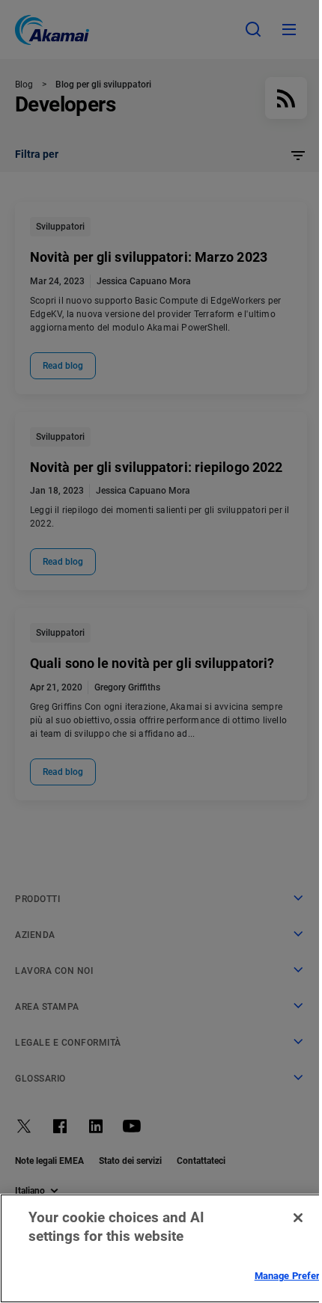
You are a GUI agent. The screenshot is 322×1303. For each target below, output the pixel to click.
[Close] (298, 1217)
